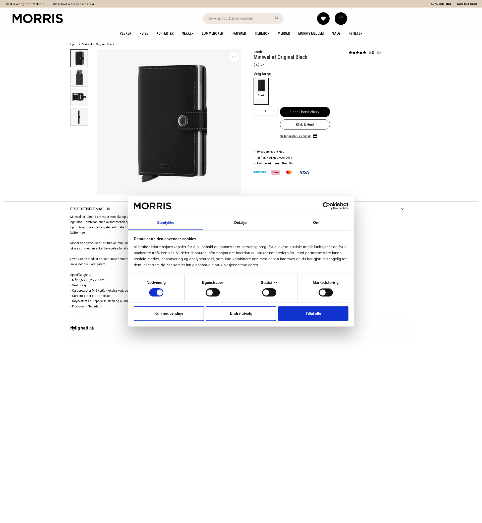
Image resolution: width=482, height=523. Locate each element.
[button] (341, 18)
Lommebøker (212, 33)
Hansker (238, 33)
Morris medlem (311, 33)
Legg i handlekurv (304, 112)
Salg (336, 33)
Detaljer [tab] (241, 222)
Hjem (74, 44)
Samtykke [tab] (165, 222)
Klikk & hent (305, 124)
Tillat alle (313, 313)
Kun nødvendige (168, 313)
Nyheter (355, 33)
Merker (284, 33)
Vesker (125, 33)
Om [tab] (316, 222)
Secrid (258, 52)
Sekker (188, 33)
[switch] (213, 293)
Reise (144, 33)
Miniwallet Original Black (98, 44)
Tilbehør (261, 33)
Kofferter (165, 33)
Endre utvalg (241, 313)
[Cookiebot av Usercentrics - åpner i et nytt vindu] (326, 206)
